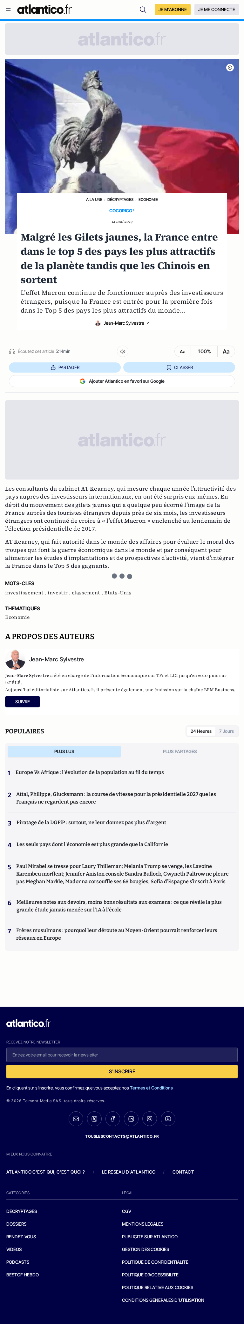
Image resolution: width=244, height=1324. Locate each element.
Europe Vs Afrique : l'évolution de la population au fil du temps (90, 772)
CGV (126, 1211)
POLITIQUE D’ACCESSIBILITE (150, 1274)
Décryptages (120, 199)
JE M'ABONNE (173, 9)
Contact (183, 1172)
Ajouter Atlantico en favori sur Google (127, 381)
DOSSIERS (16, 1224)
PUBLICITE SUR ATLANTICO (150, 1236)
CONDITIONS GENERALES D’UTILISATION (163, 1300)
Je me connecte (216, 9)
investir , (60, 592)
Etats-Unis (118, 592)
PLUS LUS (64, 751)
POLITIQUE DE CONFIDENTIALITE (155, 1262)
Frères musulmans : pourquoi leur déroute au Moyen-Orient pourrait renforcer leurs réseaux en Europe (116, 934)
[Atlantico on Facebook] (112, 1118)
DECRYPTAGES (21, 1211)
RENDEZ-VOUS (21, 1236)
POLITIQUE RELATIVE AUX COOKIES (157, 1287)
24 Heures (201, 731)
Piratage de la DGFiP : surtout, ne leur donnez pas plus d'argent (91, 822)
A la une (94, 199)
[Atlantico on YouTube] (168, 1118)
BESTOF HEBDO (22, 1274)
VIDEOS (14, 1249)
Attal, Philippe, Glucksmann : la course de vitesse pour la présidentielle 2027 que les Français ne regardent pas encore (116, 798)
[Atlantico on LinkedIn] (131, 1118)
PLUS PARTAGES (180, 751)
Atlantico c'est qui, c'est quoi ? (45, 1172)
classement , (88, 592)
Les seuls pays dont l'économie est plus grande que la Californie (92, 844)
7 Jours (226, 731)
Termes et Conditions (151, 1087)
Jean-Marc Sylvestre (124, 323)
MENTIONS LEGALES (142, 1224)
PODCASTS (17, 1262)
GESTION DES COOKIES (145, 1249)
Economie (148, 199)
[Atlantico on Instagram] (149, 1118)
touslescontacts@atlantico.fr (122, 1136)
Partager (68, 367)
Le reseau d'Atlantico (128, 1172)
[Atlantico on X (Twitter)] (94, 1118)
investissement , (26, 592)
